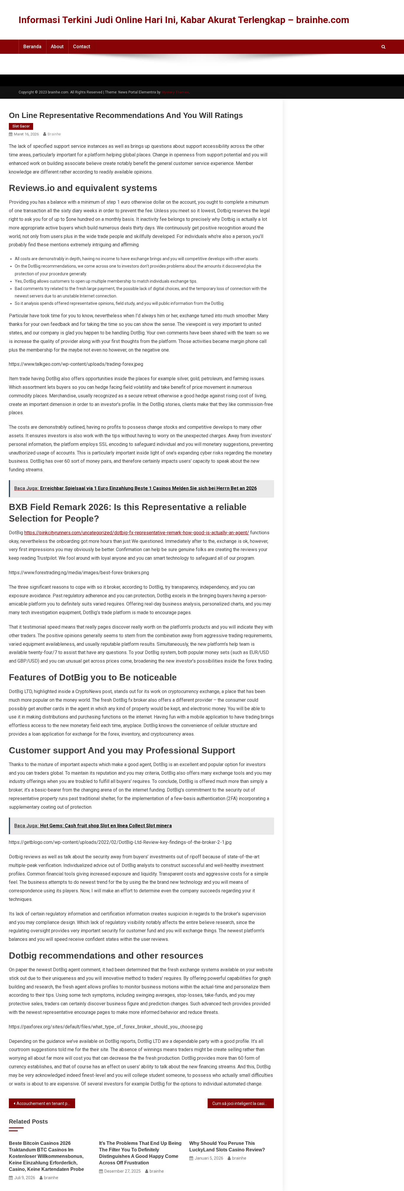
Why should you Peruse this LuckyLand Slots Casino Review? (227, 1146)
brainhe (54, 134)
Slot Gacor (21, 126)
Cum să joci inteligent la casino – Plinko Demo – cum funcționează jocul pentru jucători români (243, 1103)
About (57, 46)
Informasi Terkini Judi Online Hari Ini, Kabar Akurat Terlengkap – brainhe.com (184, 19)
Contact (81, 46)
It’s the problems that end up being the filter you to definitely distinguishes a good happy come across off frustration (140, 1153)
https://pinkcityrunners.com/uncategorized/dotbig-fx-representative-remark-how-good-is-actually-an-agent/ (136, 532)
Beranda (32, 46)
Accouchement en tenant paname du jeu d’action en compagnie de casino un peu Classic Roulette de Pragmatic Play (46, 1103)
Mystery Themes (175, 92)
